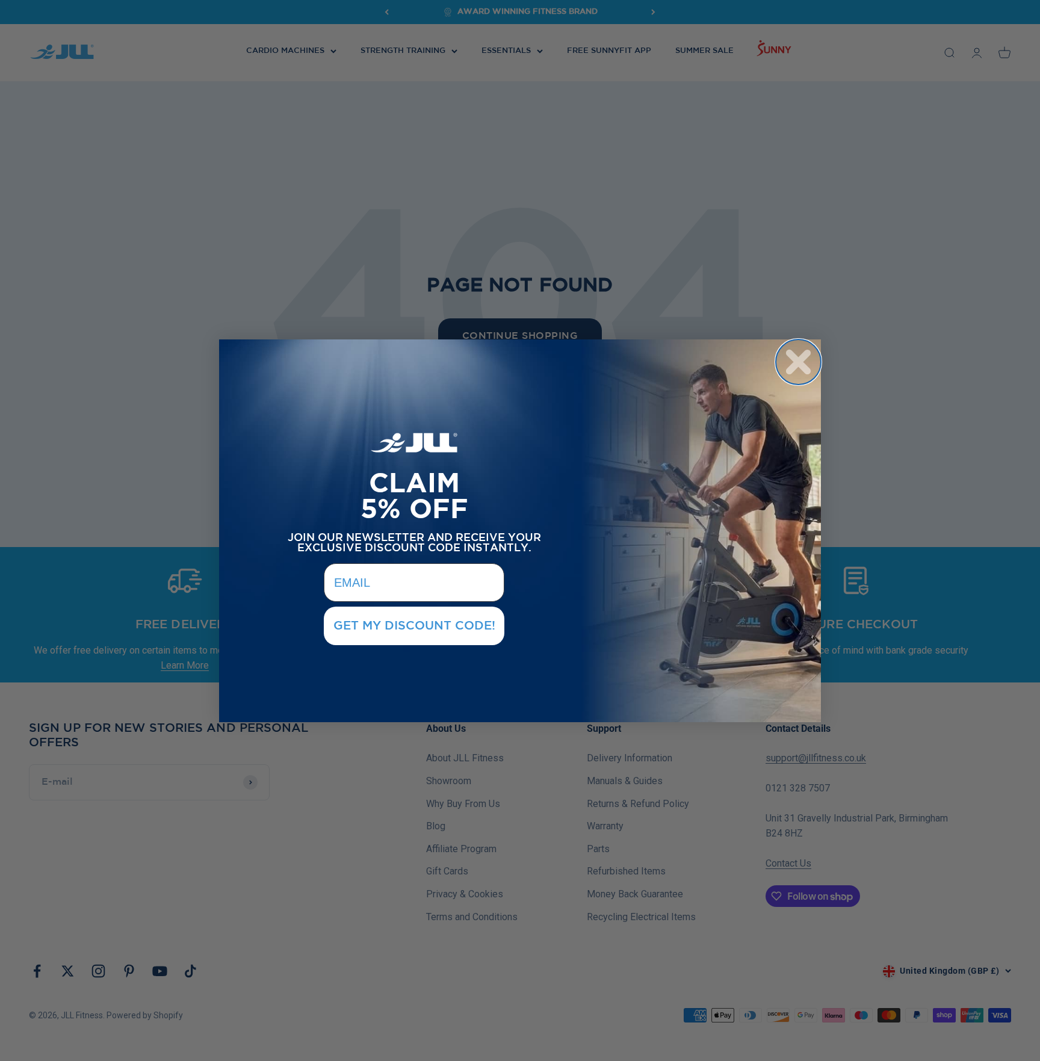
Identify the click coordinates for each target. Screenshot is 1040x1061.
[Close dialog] (798, 362)
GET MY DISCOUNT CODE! (414, 625)
